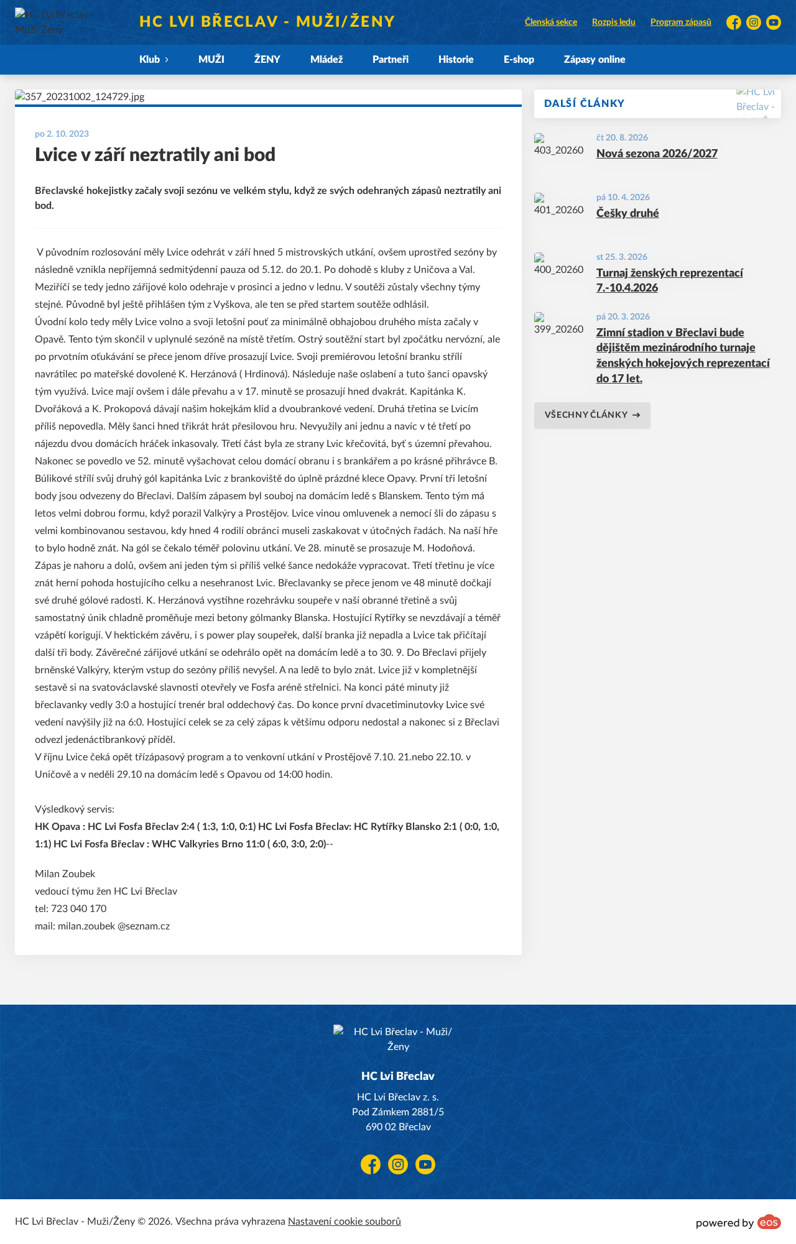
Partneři (391, 60)
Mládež (326, 60)
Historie (456, 60)
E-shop (519, 60)
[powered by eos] (738, 1221)
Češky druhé (627, 213)
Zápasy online (595, 60)
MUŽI (211, 60)
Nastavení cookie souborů (344, 1222)
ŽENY (267, 60)
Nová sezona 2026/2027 (657, 154)
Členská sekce (551, 22)
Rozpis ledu (614, 22)
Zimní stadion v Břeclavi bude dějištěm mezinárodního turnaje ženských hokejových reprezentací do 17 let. (683, 356)
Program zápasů (680, 22)
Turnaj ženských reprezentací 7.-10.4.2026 (669, 281)
